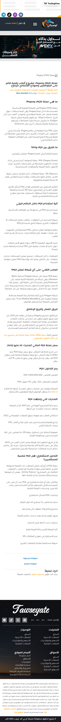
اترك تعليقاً (53, 90)
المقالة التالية (30, 564)
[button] (35, 24)
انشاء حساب (11, 23)
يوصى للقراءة (44, 93)
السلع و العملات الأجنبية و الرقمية (30, 90)
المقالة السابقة (30, 559)
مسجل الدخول (37, 575)
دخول (20, 23)
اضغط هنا (19, 712)
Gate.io (54, 392)
